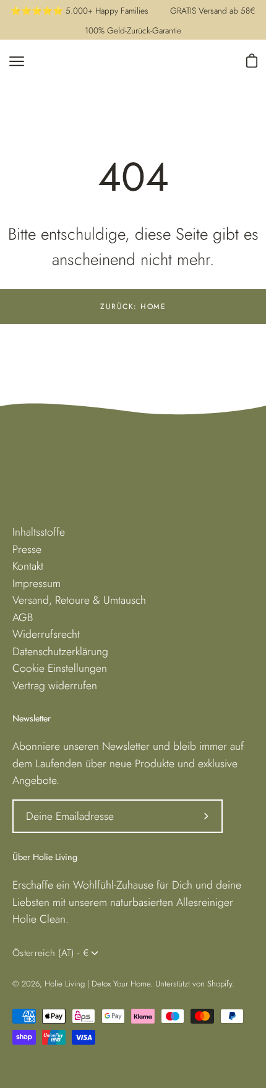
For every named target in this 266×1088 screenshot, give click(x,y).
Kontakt (27, 566)
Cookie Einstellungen (59, 668)
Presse (26, 549)
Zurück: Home (133, 306)
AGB (22, 617)
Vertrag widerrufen (54, 685)
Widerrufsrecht (46, 634)
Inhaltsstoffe (38, 532)
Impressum (36, 583)
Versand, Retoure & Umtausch (79, 600)
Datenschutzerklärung (60, 651)
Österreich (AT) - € (50, 953)
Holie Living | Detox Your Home (97, 984)
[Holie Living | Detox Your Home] (121, 61)
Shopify (219, 984)
